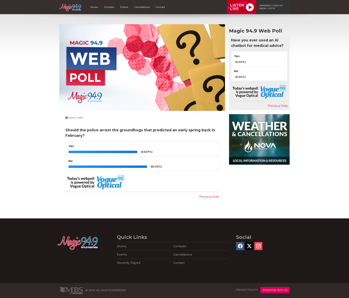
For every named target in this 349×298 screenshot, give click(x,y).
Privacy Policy (247, 289)
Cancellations (142, 6)
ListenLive (237, 7)
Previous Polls (209, 197)
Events (124, 6)
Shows (94, 6)
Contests (109, 6)
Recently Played (128, 263)
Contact (160, 6)
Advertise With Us (275, 290)
